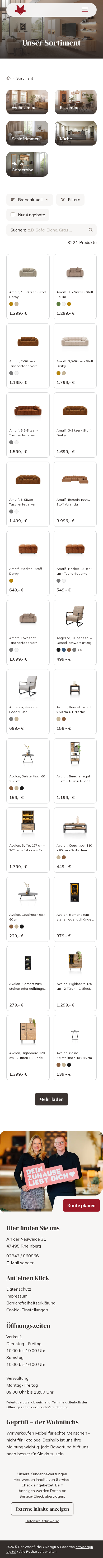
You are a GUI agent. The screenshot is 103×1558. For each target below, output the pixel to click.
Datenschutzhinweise (42, 1521)
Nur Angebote (31, 214)
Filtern (74, 199)
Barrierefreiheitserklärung (30, 1303)
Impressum (16, 1296)
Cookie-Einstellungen (27, 1309)
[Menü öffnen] (85, 10)
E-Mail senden (20, 1262)
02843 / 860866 (22, 1255)
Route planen (81, 1205)
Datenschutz (18, 1289)
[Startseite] (8, 78)
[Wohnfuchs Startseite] (20, 10)
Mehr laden (51, 1099)
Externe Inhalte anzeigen (42, 1509)
